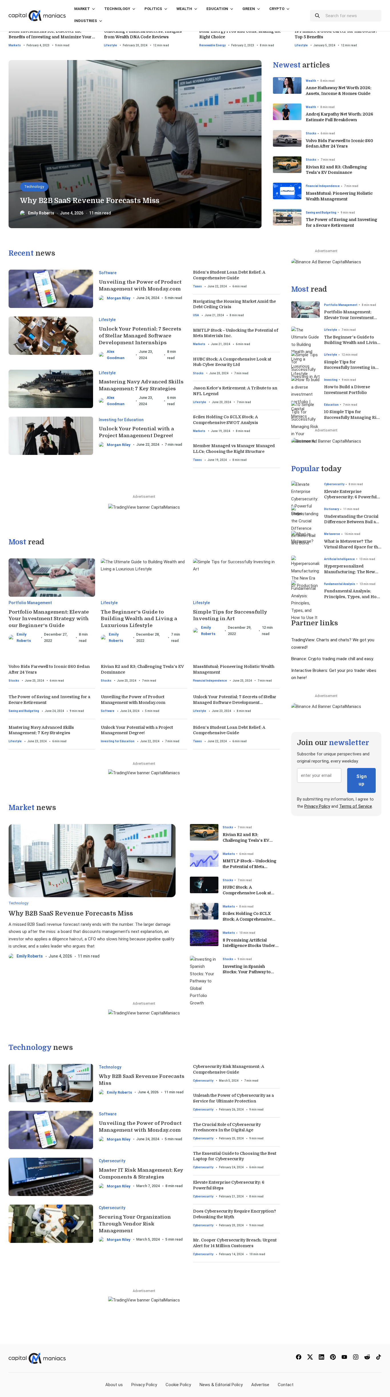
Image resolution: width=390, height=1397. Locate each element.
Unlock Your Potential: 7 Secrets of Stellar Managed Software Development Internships (140, 335)
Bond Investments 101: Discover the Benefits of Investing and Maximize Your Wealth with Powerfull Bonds (50, 37)
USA (196, 315)
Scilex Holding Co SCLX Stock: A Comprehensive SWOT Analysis (247, 919)
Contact (285, 1384)
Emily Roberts (41, 213)
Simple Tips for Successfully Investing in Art (349, 367)
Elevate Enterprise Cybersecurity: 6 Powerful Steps (350, 497)
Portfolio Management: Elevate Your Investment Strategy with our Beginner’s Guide (49, 618)
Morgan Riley (118, 298)
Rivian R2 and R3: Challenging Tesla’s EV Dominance (246, 840)
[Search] (317, 15)
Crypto (276, 9)
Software (107, 272)
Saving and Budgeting (321, 212)
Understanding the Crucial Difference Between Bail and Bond (352, 522)
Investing (330, 379)
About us (114, 1384)
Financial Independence (323, 186)
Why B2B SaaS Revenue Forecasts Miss (89, 200)
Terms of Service (355, 806)
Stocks (311, 133)
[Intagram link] (356, 1358)
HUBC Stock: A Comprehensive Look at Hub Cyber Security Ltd (247, 893)
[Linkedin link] (321, 1358)
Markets (15, 45)
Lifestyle (110, 45)
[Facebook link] (298, 1358)
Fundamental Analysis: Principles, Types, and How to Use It (352, 596)
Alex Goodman (115, 354)
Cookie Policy (178, 1384)
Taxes (197, 286)
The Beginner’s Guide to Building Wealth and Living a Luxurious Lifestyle (139, 618)
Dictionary (331, 509)
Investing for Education (121, 419)
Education (217, 9)
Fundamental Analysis (339, 584)
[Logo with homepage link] (37, 15)
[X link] (310, 1358)
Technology (117, 9)
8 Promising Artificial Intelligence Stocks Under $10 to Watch (249, 946)
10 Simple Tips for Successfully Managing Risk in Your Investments (352, 417)
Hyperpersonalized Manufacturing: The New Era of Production (349, 572)
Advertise (260, 1384)
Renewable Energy (212, 45)
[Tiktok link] (378, 1358)
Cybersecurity (112, 1161)
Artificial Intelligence (339, 559)
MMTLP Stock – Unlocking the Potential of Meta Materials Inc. (249, 866)
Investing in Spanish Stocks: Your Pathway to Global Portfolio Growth (247, 972)
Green (248, 9)
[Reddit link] (367, 1358)
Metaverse (332, 534)
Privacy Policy (317, 806)
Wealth (184, 9)
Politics (153, 9)
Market (82, 9)
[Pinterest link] (333, 1358)
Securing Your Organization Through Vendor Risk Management (135, 1223)
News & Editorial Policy (221, 1384)
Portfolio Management (30, 602)
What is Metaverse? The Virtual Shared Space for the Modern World (352, 547)
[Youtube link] (344, 1358)
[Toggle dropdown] (93, 12)
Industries (85, 21)
